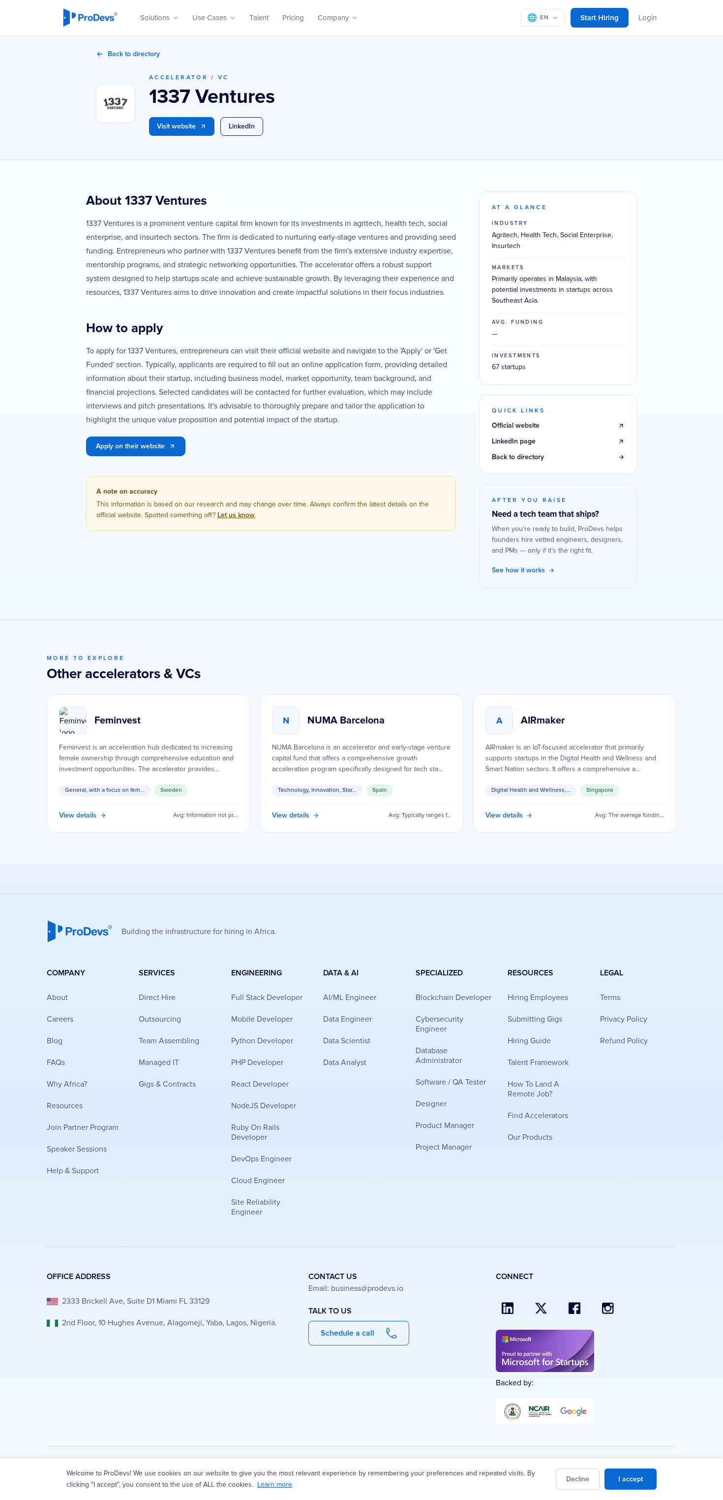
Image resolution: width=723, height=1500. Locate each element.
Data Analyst (344, 1062)
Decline (577, 1479)
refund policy (624, 1041)
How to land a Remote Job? (533, 1089)
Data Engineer (347, 1019)
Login (647, 17)
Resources (65, 1106)
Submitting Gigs (535, 1019)
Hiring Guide (529, 1041)
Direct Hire (157, 997)
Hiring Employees (538, 997)
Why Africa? (67, 1084)
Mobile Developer (262, 1019)
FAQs (56, 1062)
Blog (54, 1041)
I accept (630, 1479)
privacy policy (623, 1019)
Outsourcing (160, 1019)
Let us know (236, 515)
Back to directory (134, 54)
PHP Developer (257, 1062)
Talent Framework (538, 1062)
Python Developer (262, 1041)
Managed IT (159, 1062)
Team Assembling (169, 1041)
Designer (431, 1104)
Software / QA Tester (451, 1082)
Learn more (274, 1484)
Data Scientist (346, 1041)
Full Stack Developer (266, 997)
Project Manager (444, 1147)
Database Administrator (439, 1055)
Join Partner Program (83, 1127)
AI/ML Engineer (349, 997)
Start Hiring (599, 17)
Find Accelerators (538, 1116)
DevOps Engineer (261, 1159)
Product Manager (445, 1125)
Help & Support (73, 1171)
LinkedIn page (514, 441)
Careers (60, 1019)
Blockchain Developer (453, 997)
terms (610, 997)
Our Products (530, 1137)
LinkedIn (242, 126)
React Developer (260, 1084)
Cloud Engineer (258, 1181)
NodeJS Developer (263, 1106)
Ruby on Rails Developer (255, 1132)
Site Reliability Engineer (255, 1207)
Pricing (293, 17)
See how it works (518, 570)
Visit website (176, 126)
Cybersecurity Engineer (439, 1024)
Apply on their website (130, 446)
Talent (259, 17)
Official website (516, 425)
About (57, 997)
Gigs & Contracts (167, 1084)
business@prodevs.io (367, 1288)
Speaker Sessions (77, 1149)
